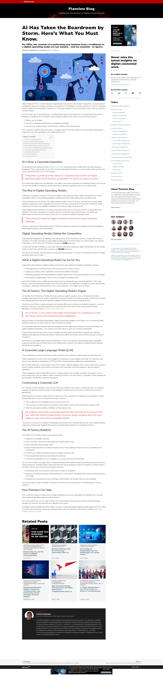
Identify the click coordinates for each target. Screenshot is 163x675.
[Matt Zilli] (120, 236)
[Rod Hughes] (120, 224)
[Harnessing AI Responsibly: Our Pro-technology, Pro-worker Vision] (92, 534)
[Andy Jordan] (125, 236)
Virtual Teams (116, 170)
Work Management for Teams (120, 161)
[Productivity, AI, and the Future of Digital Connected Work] (35, 534)
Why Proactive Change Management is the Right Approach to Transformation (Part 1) (62, 586)
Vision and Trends (116, 109)
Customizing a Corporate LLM (32, 152)
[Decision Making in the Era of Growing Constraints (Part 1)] (63, 534)
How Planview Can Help (30, 156)
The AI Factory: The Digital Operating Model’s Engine (38, 148)
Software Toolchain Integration (120, 106)
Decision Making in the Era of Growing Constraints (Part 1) (61, 549)
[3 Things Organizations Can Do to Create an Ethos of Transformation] (92, 569)
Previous (50, 662)
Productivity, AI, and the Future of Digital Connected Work (33, 550)
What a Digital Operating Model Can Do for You (36, 146)
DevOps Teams (117, 164)
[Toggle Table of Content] (50, 137)
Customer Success (116, 176)
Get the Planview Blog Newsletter (120, 85)
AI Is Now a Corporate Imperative (33, 139)
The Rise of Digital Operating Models (34, 142)
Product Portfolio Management (120, 154)
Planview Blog (81, 9)
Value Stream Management (119, 147)
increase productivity (56, 167)
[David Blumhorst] (120, 230)
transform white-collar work (53, 309)
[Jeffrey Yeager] (114, 224)
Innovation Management (119, 131)
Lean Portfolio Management (120, 140)
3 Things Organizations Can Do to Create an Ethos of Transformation (90, 586)
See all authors (116, 239)
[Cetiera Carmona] (125, 230)
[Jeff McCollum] (131, 224)
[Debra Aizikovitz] (114, 230)
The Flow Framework (118, 118)
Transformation (117, 121)
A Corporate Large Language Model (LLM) (35, 150)
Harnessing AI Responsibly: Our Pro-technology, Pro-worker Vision (89, 550)
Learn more (116, 207)
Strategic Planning (116, 128)
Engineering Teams (118, 167)
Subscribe (136, 667)
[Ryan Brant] (131, 230)
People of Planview (117, 180)
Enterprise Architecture (119, 134)
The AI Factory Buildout (30, 154)
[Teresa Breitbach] (131, 236)
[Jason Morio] (114, 236)
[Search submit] (140, 51)
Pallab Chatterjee (52, 50)
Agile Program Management (121, 144)
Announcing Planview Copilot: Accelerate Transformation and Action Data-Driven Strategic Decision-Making (34, 589)
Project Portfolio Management (120, 150)
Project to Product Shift (119, 115)
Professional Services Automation (121, 157)
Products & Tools (116, 173)
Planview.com (29, 2)
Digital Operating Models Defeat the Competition (37, 144)
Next (123, 662)
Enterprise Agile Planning (119, 138)
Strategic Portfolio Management (121, 125)
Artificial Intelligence (118, 112)
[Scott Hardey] (125, 224)
